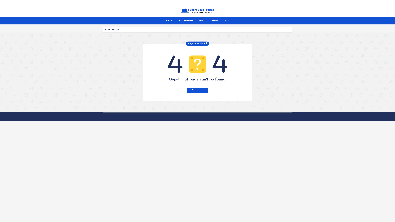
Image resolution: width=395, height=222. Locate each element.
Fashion (202, 21)
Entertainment (186, 21)
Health (214, 21)
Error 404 (116, 29)
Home (107, 29)
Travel (226, 21)
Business (169, 21)
